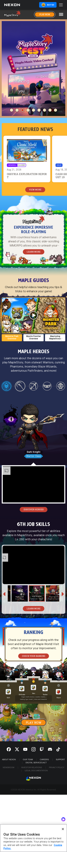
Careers (44, 759)
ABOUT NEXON (9, 759)
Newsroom (8, 767)
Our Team (28, 759)
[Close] (63, 829)
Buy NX (50, 5)
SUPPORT (60, 759)
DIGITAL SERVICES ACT (36, 763)
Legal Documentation (36, 770)
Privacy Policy (56, 767)
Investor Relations (31, 767)
